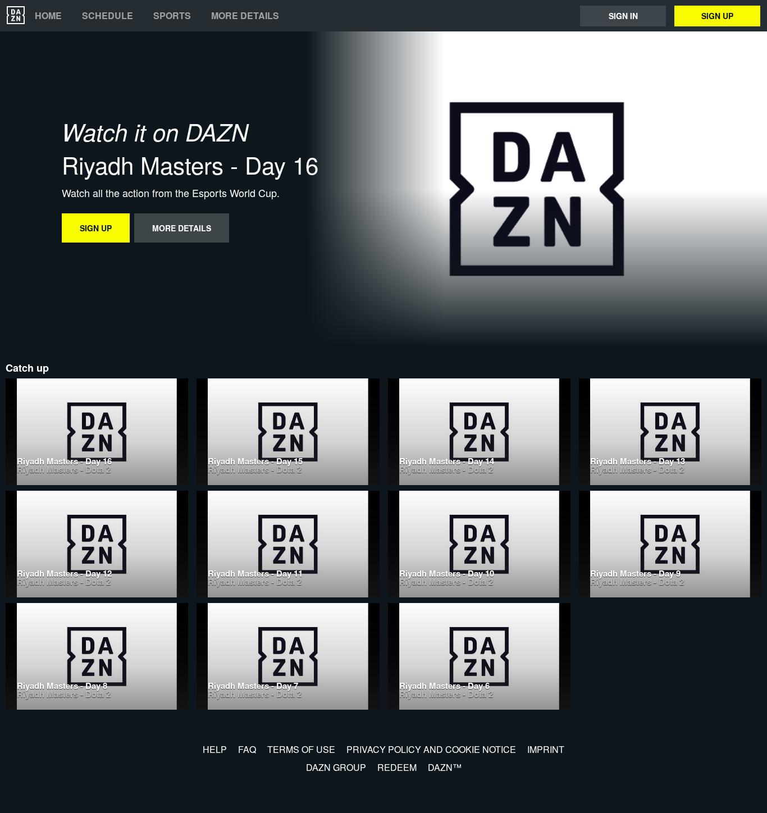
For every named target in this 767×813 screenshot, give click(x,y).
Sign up (717, 15)
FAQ (247, 749)
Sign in (623, 15)
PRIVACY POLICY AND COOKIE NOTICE (431, 749)
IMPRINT (545, 749)
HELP (215, 749)
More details (245, 15)
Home (48, 15)
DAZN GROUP (336, 767)
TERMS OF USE (301, 749)
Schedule (107, 15)
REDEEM (397, 767)
